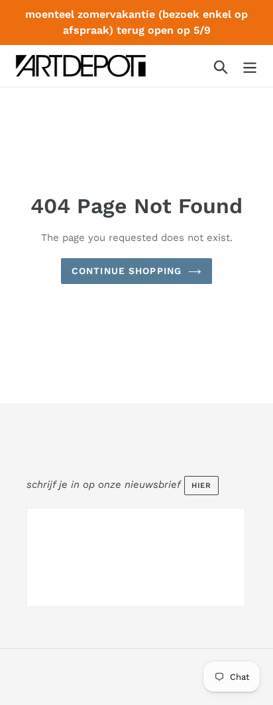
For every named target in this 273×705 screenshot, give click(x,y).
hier (201, 485)
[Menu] (249, 66)
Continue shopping (127, 270)
